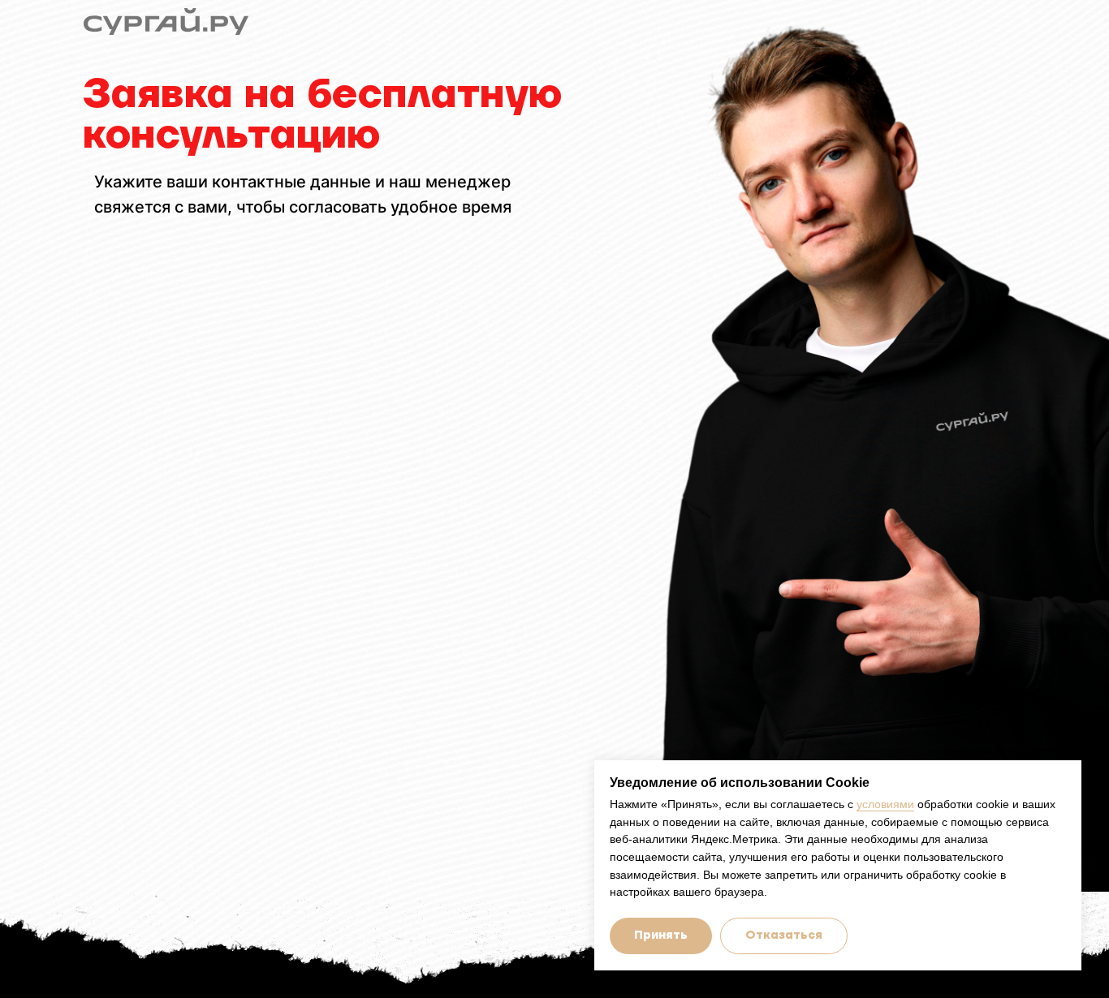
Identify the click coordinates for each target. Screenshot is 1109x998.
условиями (885, 804)
